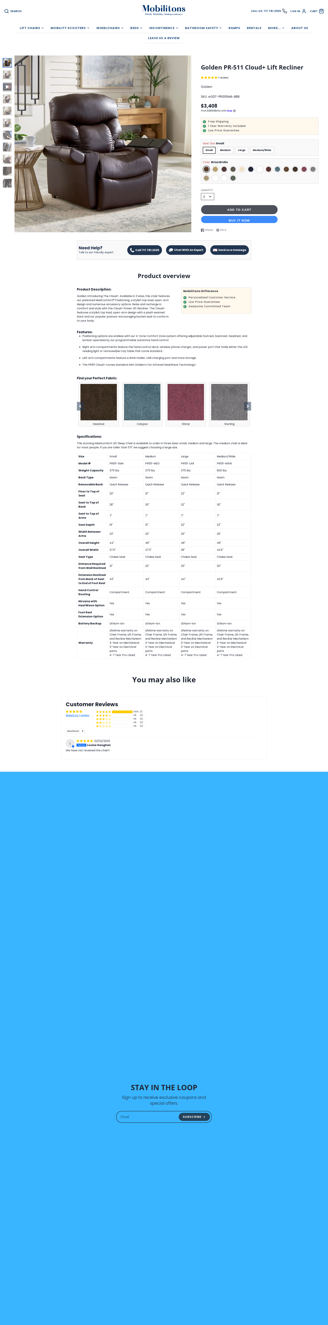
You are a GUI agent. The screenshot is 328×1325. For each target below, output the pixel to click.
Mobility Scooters (68, 28)
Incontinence (162, 28)
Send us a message (231, 250)
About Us (299, 28)
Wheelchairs (108, 28)
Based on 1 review (77, 715)
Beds (134, 28)
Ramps (234, 28)
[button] (209, 78)
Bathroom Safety (201, 28)
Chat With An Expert (188, 250)
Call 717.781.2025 (146, 250)
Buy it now (239, 220)
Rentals (254, 28)
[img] (85, 741)
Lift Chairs (30, 28)
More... (274, 28)
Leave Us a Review (164, 38)
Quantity (207, 190)
